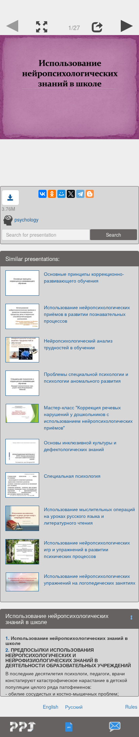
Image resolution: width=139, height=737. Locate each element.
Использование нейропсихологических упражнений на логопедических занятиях (89, 579)
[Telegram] (80, 194)
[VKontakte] (42, 194)
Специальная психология (72, 475)
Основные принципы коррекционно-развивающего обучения (84, 277)
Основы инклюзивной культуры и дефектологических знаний (80, 445)
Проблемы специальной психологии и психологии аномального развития (86, 377)
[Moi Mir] (61, 194)
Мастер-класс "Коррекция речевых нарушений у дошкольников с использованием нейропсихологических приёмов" (88, 417)
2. (7, 649)
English (50, 706)
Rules (131, 706)
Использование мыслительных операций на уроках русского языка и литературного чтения (89, 516)
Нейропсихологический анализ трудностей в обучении (78, 344)
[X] (71, 194)
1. (7, 638)
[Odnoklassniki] (52, 194)
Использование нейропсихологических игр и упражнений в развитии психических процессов (87, 549)
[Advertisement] (69, 8)
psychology (26, 219)
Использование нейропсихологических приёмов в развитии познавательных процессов (87, 314)
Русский (74, 706)
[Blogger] (90, 194)
